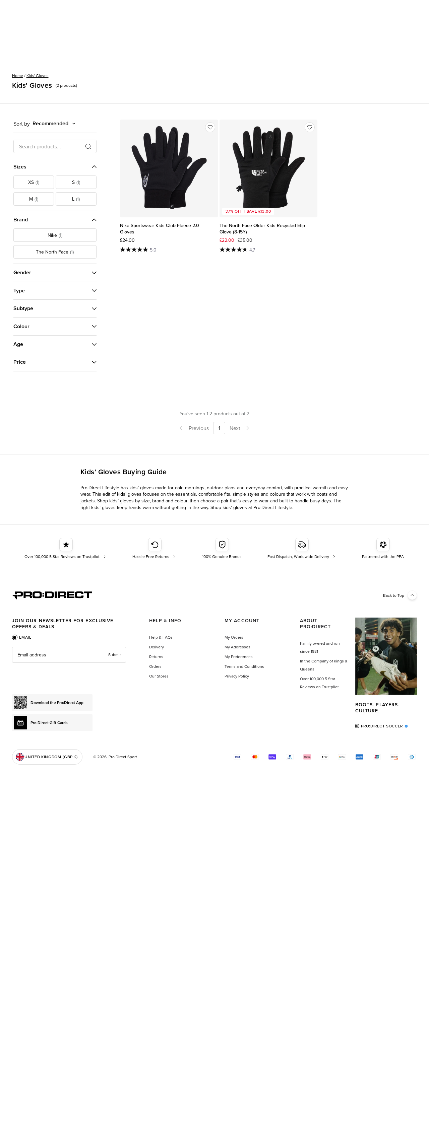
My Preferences (239, 656)
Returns (156, 656)
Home (17, 75)
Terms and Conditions (244, 666)
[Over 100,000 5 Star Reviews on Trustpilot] (65, 548)
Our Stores (159, 676)
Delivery (156, 647)
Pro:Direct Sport (123, 757)
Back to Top (393, 595)
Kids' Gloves (37, 75)
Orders (155, 666)
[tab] (22, 637)
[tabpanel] (69, 655)
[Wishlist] (210, 127)
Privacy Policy (237, 676)
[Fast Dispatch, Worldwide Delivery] (302, 548)
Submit (114, 654)
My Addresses (237, 647)
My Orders (234, 637)
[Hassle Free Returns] (154, 548)
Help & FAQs (161, 637)
